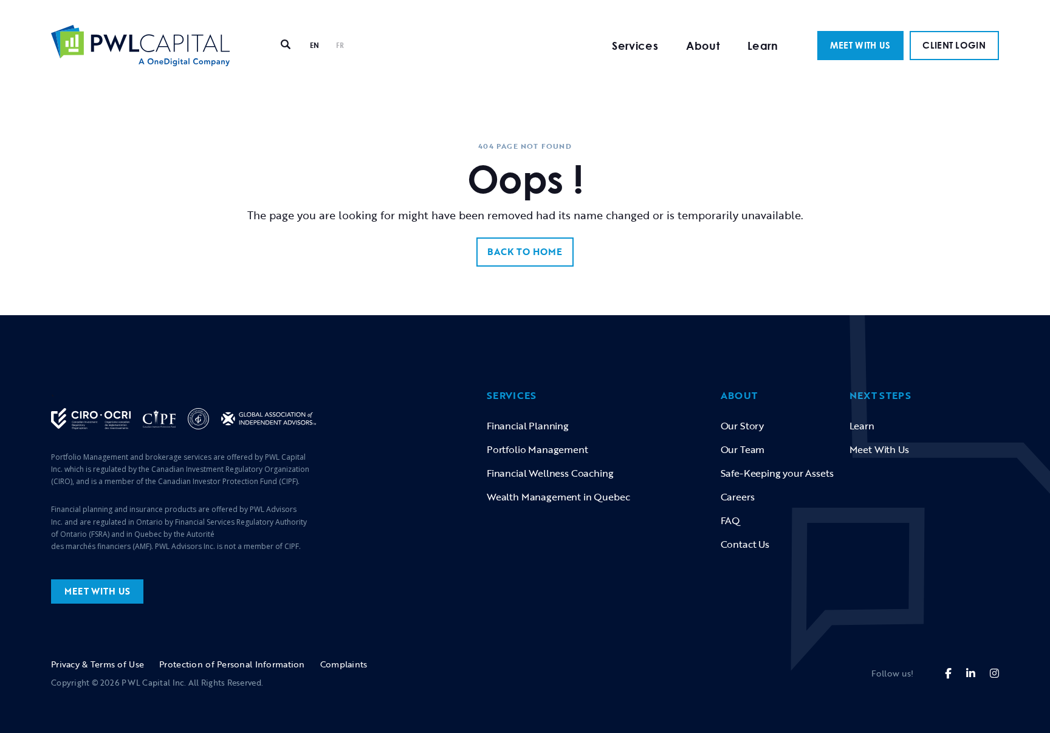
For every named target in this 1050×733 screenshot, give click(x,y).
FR (340, 45)
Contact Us (745, 544)
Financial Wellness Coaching (550, 473)
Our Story (742, 425)
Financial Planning (528, 425)
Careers (738, 496)
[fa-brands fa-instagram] (994, 673)
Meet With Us (879, 449)
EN (315, 45)
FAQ (731, 520)
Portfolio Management (537, 449)
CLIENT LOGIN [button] (954, 44)
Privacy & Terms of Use (97, 664)
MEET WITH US (860, 44)
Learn (762, 45)
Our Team (743, 449)
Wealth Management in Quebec (558, 496)
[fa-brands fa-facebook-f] (948, 673)
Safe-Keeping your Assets (777, 473)
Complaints (344, 664)
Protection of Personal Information (232, 664)
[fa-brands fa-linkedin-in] (970, 673)
